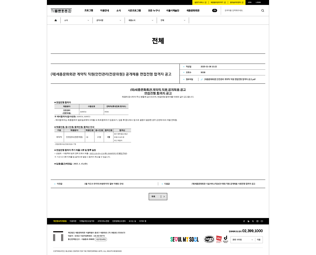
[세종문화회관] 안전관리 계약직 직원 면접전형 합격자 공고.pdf (230, 79)
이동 (258, 240)
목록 (153, 196)
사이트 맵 (142, 221)
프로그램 (88, 10)
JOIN (249, 2)
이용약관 (73, 221)
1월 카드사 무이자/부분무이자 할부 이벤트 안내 (103, 184)
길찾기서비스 (199, 2)
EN (215, 10)
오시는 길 (132, 221)
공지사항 (99, 20)
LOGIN (258, 2)
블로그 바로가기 (248, 221)
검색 (262, 10)
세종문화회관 (193, 10)
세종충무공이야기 (217, 2)
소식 (118, 10)
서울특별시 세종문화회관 (61, 10)
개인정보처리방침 (60, 221)
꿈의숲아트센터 (235, 2)
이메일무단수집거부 (86, 221)
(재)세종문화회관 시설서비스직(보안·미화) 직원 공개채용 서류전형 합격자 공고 (223, 184)
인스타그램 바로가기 (257, 221)
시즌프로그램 (134, 10)
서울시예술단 (172, 10)
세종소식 (131, 20)
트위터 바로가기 (253, 221)
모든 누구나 (154, 10)
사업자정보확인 (101, 239)
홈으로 (56, 20)
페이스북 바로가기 (244, 221)
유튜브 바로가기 (261, 221)
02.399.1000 (252, 231)
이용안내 (104, 10)
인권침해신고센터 (119, 221)
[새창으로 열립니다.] (185, 241)
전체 (162, 20)
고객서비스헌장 (103, 221)
